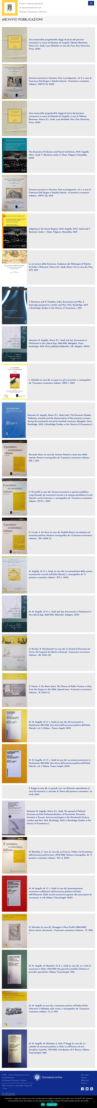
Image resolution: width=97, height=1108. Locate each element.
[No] (94, 1102)
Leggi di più (51, 1104)
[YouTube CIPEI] (87, 1090)
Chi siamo (85, 1075)
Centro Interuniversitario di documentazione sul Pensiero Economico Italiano (33, 8)
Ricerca (84, 1078)
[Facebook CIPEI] (83, 1090)
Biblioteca (85, 1080)
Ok (43, 1104)
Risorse (84, 1083)
